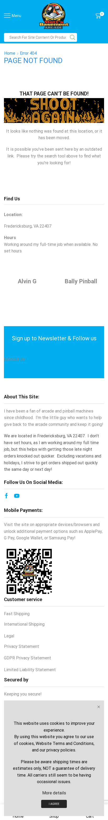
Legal (9, 636)
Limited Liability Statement (30, 669)
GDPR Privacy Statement (27, 657)
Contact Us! (15, 359)
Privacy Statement (21, 646)
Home (9, 53)
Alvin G (27, 281)
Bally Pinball (81, 281)
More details (54, 792)
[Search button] (72, 37)
